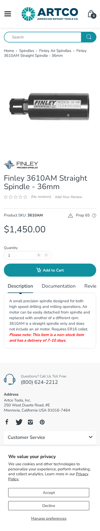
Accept (49, 492)
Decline (48, 505)
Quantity (11, 247)
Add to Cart (53, 270)
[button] (15, 197)
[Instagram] (30, 422)
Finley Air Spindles (55, 50)
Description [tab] (20, 286)
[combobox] (50, 37)
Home (9, 50)
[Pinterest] (42, 422)
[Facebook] (6, 422)
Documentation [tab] (59, 286)
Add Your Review (68, 196)
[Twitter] (18, 422)
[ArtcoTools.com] (50, 13)
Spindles (26, 50)
